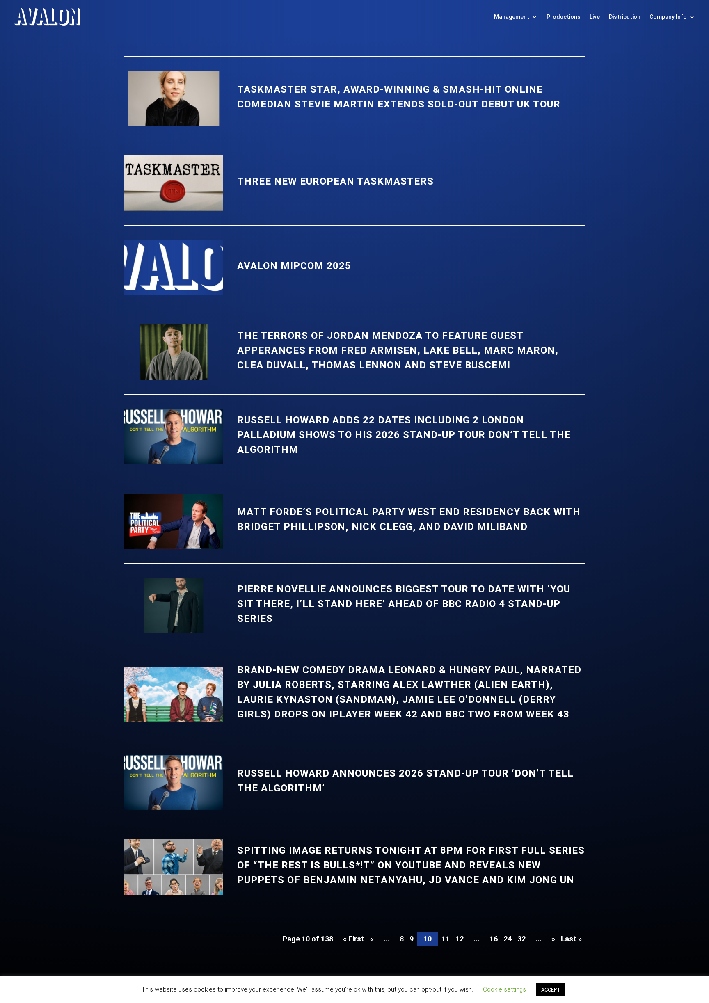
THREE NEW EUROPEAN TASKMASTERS (335, 181)
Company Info (668, 17)
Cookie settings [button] (504, 989)
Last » (571, 938)
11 (445, 938)
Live (595, 17)
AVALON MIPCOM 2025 (294, 266)
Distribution (624, 17)
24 (507, 938)
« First (353, 938)
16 (493, 938)
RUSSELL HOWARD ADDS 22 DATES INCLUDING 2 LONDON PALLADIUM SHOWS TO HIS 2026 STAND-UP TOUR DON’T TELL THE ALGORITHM (404, 434)
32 (521, 938)
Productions (564, 17)
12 (459, 938)
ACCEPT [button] (550, 990)
